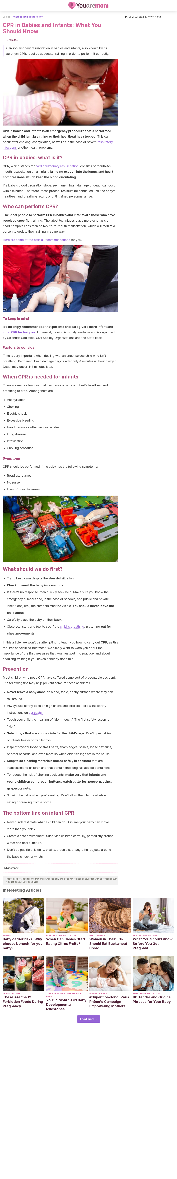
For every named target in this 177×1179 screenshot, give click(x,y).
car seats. (36, 712)
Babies (6, 16)
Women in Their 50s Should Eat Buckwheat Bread (108, 943)
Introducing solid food (61, 935)
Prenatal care (12, 993)
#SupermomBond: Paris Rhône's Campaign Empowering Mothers (109, 1001)
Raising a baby (98, 993)
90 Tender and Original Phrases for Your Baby (152, 999)
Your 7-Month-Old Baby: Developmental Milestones (67, 1004)
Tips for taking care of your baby (64, 995)
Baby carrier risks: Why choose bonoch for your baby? (23, 943)
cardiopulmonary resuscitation (56, 166)
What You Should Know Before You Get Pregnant (153, 943)
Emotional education (146, 993)
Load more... (88, 1019)
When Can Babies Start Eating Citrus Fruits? (65, 941)
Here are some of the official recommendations (36, 240)
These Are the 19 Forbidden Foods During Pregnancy (23, 1001)
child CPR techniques (19, 332)
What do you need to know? (28, 16)
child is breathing (72, 626)
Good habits (97, 935)
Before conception (145, 935)
